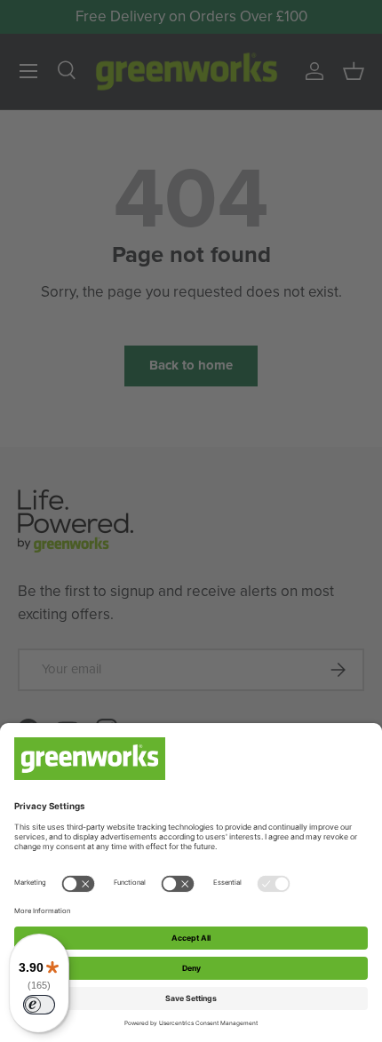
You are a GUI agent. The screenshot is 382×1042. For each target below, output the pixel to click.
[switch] (39, 1004)
